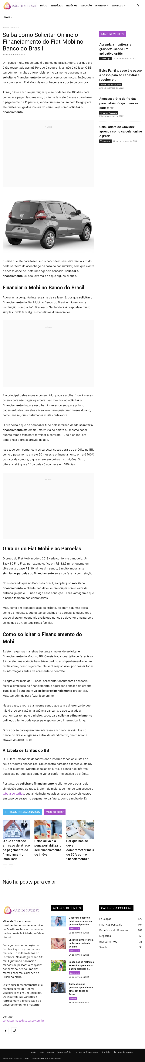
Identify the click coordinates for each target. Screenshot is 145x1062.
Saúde (73, 998)
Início (43, 5)
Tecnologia (105, 58)
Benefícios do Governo (110, 84)
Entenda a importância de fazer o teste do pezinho (81, 943)
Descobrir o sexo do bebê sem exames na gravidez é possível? (80, 921)
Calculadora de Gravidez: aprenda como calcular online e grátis (120, 131)
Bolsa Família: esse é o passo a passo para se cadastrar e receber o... (120, 75)
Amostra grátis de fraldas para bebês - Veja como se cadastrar (118, 103)
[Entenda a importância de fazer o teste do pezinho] (58, 943)
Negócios (71, 5)
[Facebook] (6, 1031)
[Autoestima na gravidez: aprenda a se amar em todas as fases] (58, 987)
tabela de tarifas (13, 793)
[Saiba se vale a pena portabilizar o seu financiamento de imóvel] (48, 829)
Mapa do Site (64, 1051)
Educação (86, 5)
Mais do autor (55, 812)
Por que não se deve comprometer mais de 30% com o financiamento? (80, 850)
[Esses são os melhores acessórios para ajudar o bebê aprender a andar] (58, 965)
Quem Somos (47, 1051)
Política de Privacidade (86, 1051)
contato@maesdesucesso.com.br (23, 1020)
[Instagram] (14, 1030)
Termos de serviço (123, 1051)
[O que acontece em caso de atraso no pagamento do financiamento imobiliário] (16, 829)
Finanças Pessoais (108, 113)
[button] (137, 6)
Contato (106, 1051)
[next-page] (11, 866)
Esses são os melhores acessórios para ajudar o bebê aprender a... (81, 965)
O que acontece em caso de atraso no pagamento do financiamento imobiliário (16, 850)
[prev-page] (5, 866)
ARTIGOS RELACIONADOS (22, 812)
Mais (7, 16)
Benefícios (57, 5)
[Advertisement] (48, 155)
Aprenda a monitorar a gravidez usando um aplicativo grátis (115, 49)
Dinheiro (100, 5)
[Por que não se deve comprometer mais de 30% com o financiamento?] (80, 829)
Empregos (117, 5)
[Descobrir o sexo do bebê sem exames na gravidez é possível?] (58, 921)
